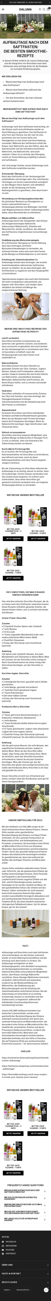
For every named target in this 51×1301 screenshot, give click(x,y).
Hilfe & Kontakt (11, 1274)
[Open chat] (46, 1290)
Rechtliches (9, 1282)
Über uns (7, 1265)
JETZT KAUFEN (13, 539)
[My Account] (40, 9)
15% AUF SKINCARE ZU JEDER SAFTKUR (24, 2)
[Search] (44, 9)
